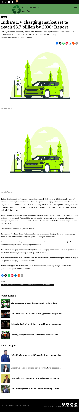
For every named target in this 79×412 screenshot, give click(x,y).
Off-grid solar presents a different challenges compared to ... (37, 355)
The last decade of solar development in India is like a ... (35, 303)
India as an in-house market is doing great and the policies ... (37, 314)
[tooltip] (2, 2)
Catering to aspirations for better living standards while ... (36, 335)
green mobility (47, 284)
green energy (33, 284)
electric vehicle (9, 284)
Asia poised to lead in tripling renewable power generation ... (37, 324)
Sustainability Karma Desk (10, 37)
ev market (21, 284)
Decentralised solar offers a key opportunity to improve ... (36, 368)
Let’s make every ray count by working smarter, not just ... (36, 378)
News (4, 17)
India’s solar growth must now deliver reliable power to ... (36, 389)
